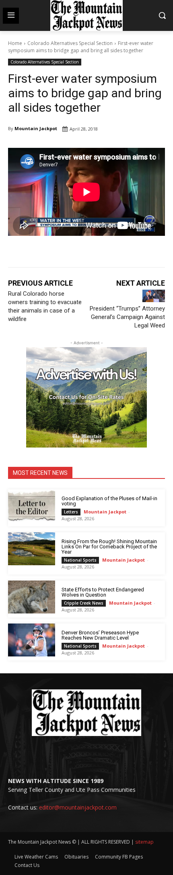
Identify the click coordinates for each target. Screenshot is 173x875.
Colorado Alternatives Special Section (70, 43)
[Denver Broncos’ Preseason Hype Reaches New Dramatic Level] (31, 640)
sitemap (144, 841)
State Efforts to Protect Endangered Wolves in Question (103, 592)
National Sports (80, 560)
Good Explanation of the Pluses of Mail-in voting (109, 501)
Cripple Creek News (83, 603)
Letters (71, 512)
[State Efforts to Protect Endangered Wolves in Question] (31, 597)
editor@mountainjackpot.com (78, 807)
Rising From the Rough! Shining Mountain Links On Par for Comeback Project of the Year (109, 546)
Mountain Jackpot (35, 128)
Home (15, 43)
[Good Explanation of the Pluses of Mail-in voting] (31, 505)
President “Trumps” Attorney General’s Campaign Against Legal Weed (127, 317)
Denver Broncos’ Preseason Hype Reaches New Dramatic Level (100, 635)
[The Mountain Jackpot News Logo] (86, 15)
